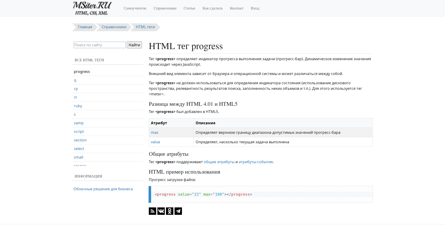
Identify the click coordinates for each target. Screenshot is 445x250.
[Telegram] (178, 210)
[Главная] (94, 8)
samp (79, 122)
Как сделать (213, 8)
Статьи (189, 8)
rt (75, 97)
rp (76, 88)
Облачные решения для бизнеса (103, 188)
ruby (78, 105)
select (79, 148)
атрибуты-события (256, 161)
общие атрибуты (219, 161)
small (78, 157)
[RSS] (152, 210)
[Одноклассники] (169, 210)
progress (82, 71)
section (80, 140)
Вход (255, 8)
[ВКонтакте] (161, 210)
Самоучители (135, 8)
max (154, 132)
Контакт (236, 8)
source (80, 165)
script (79, 131)
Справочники (165, 8)
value (155, 141)
